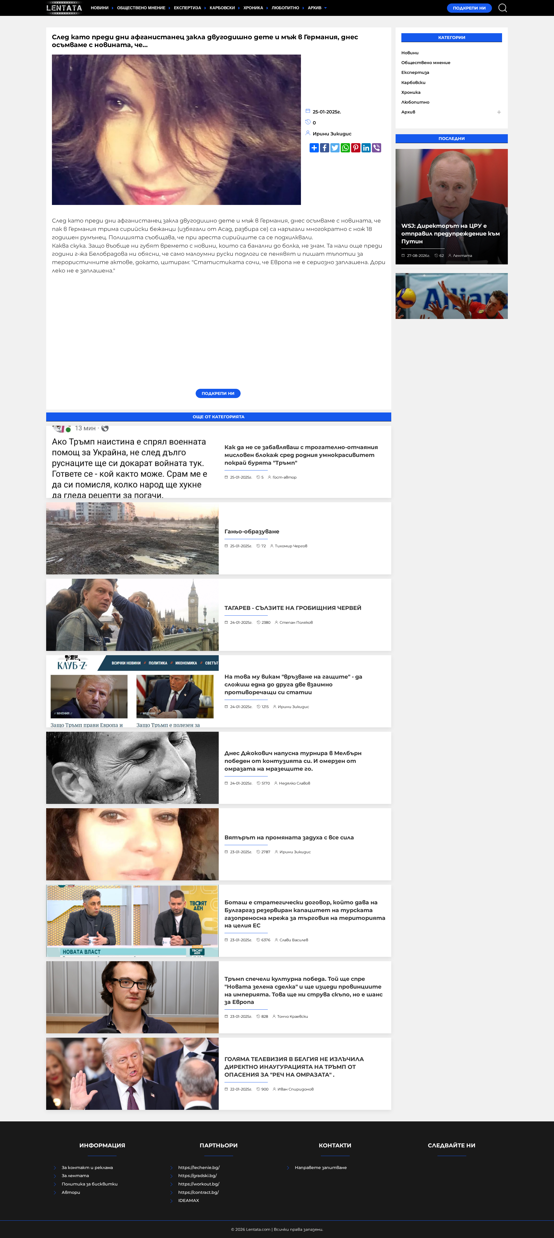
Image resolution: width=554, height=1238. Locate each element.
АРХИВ (315, 7)
